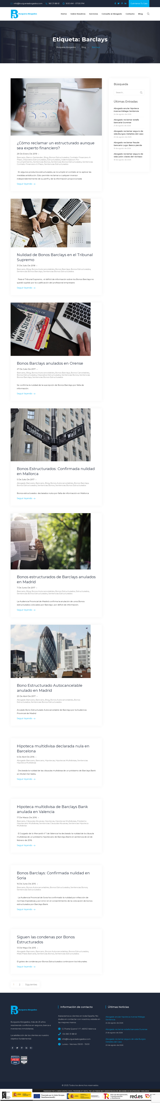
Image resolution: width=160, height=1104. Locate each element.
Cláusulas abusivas (35, 821)
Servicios (93, 14)
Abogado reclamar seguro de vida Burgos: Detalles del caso (128, 132)
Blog (140, 14)
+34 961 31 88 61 (69, 1034)
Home (64, 14)
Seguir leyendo (24, 184)
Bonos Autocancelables (43, 269)
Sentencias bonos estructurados (66, 162)
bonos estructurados (59, 157)
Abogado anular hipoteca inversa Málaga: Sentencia (126, 109)
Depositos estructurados (34, 159)
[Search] (141, 92)
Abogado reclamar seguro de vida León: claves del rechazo (128, 155)
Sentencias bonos (41, 162)
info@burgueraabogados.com (28, 3)
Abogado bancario (26, 483)
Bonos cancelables (80, 373)
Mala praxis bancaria (26, 953)
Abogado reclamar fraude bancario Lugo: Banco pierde (128, 143)
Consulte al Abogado (112, 14)
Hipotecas (50, 760)
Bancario (21, 157)
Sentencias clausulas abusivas (53, 823)
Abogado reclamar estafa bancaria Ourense (126, 121)
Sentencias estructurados (56, 164)
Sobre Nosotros (77, 14)
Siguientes (31, 984)
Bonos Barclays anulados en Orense (50, 363)
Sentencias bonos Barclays (29, 271)
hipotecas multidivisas (66, 760)
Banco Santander (34, 157)
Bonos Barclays (62, 269)
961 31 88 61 (54, 3)
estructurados (53, 159)
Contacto (130, 14)
